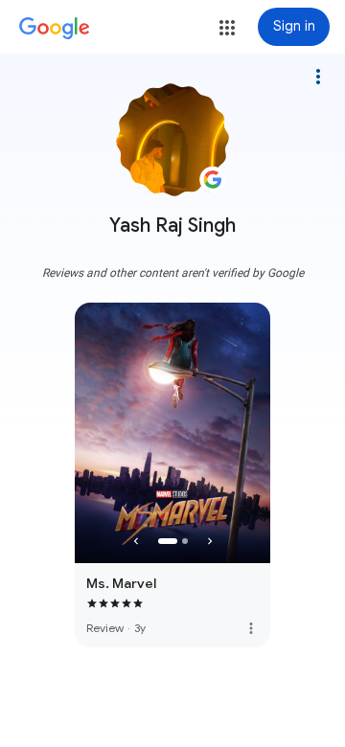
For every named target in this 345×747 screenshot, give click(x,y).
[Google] (54, 28)
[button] (227, 28)
